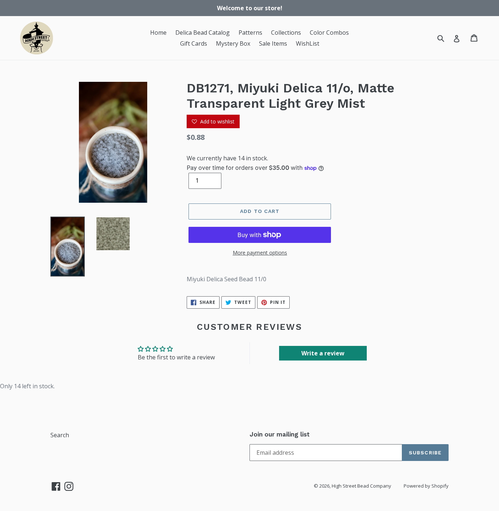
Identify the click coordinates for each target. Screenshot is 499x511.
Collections (286, 32)
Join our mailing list (280, 434)
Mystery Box (233, 43)
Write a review (322, 353)
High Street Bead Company (361, 486)
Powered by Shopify (426, 486)
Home (158, 32)
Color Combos (329, 32)
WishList (307, 43)
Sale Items (273, 43)
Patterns (250, 32)
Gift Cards (193, 43)
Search (59, 435)
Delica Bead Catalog (202, 32)
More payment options (260, 252)
